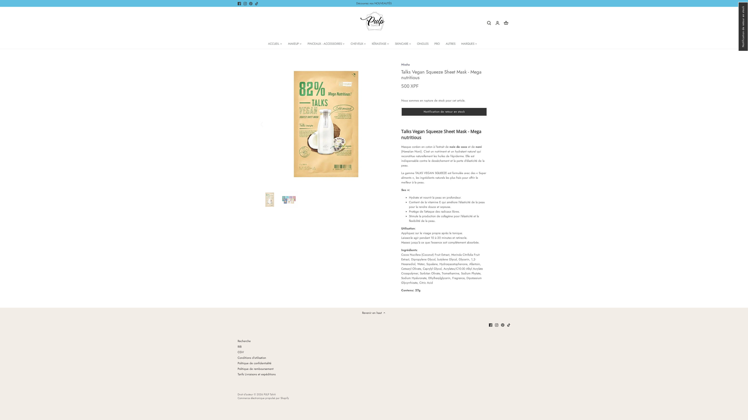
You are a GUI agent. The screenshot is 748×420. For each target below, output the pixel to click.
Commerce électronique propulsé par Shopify (263, 398)
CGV (241, 352)
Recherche (244, 341)
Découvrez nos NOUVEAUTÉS (374, 3)
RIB (240, 347)
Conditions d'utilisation (252, 358)
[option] (326, 124)
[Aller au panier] (506, 23)
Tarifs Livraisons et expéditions (257, 374)
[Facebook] (239, 3)
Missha (405, 64)
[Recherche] (489, 23)
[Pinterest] (250, 3)
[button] (743, 26)
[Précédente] (267, 124)
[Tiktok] (256, 3)
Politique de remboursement (255, 369)
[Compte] (497, 23)
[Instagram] (245, 3)
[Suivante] (386, 124)
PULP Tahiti (270, 394)
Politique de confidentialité (254, 363)
